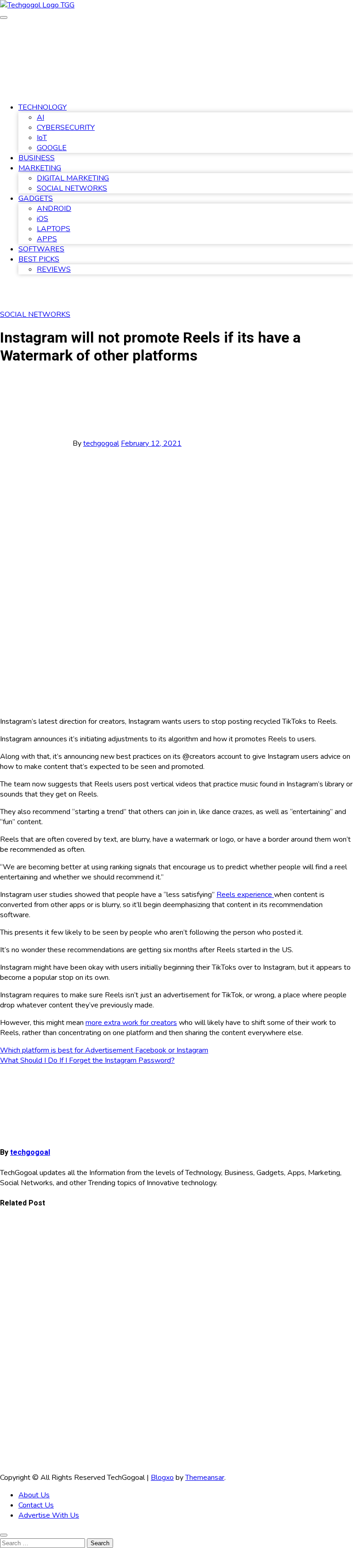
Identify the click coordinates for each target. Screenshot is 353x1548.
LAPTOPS (53, 229)
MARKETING (39, 168)
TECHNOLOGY (42, 107)
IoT (42, 138)
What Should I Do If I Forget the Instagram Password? (87, 1060)
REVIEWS (54, 269)
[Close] (3, 1535)
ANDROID (54, 209)
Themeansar (204, 1477)
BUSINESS (36, 158)
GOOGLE (52, 148)
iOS (42, 219)
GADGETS (35, 198)
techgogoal (101, 443)
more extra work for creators (131, 1023)
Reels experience (245, 895)
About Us (34, 1495)
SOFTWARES (41, 249)
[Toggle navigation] (3, 17)
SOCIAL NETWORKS (72, 188)
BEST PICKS (38, 259)
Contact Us (36, 1505)
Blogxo (162, 1477)
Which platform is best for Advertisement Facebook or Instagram (104, 1050)
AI (40, 117)
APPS (47, 239)
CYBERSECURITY (66, 127)
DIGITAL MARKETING (73, 178)
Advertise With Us (48, 1515)
